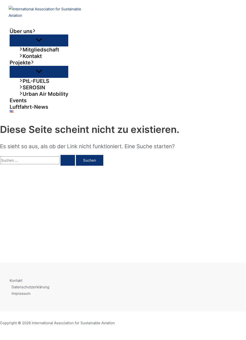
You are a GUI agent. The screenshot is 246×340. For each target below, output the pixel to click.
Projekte (20, 62)
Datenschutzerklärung (30, 287)
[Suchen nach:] (38, 160)
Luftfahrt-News (29, 107)
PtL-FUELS (36, 81)
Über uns (21, 31)
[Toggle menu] (39, 40)
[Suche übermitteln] (68, 160)
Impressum (21, 293)
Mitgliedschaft (41, 49)
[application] (34, 31)
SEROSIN (34, 87)
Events (18, 100)
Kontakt (32, 56)
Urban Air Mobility (45, 94)
